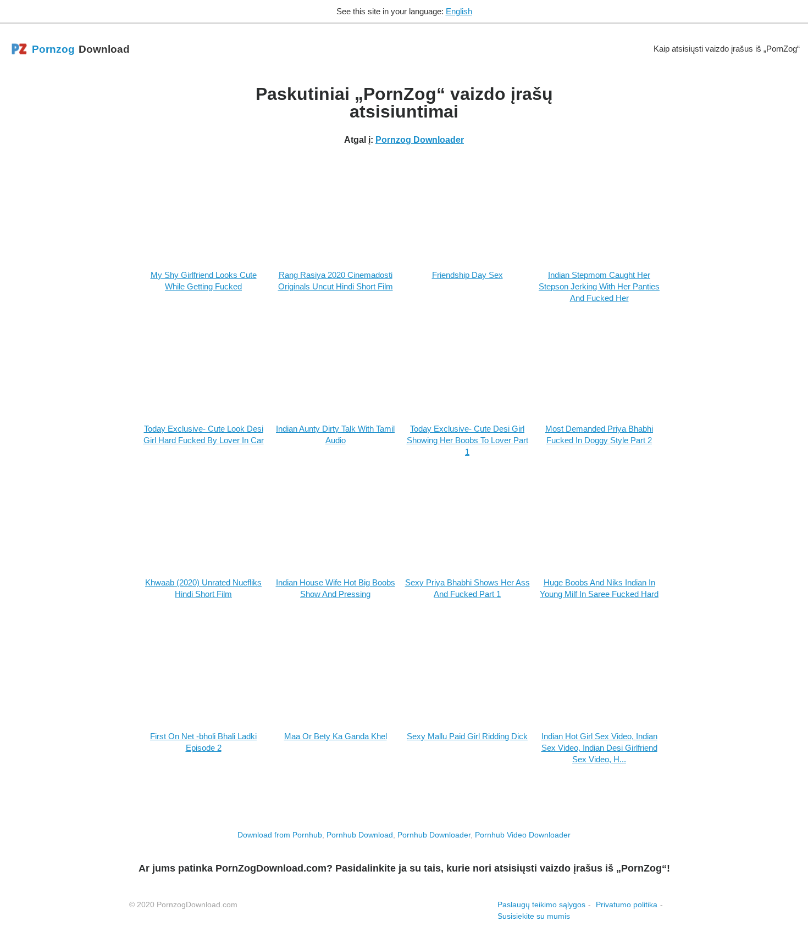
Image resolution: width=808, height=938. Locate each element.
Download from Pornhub (279, 834)
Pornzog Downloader (419, 139)
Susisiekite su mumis (533, 916)
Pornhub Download (359, 834)
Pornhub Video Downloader (523, 834)
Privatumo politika (626, 904)
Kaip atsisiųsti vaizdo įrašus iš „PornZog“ (727, 48)
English (459, 11)
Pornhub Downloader (434, 834)
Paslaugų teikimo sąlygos (541, 904)
